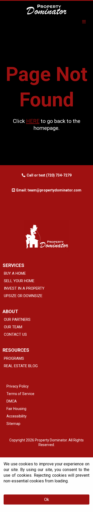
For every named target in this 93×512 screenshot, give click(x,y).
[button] (83, 22)
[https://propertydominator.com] (46, 9)
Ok (46, 499)
